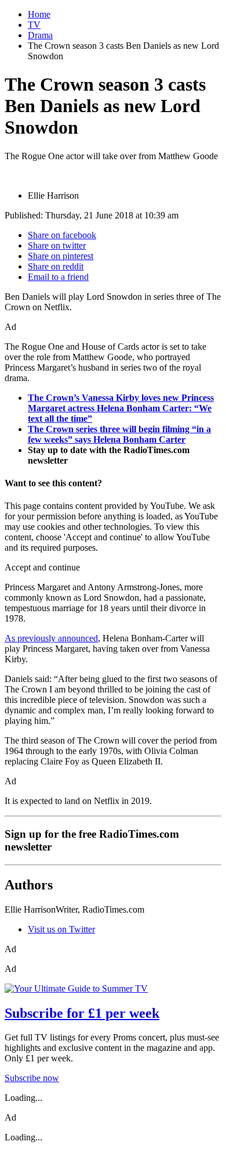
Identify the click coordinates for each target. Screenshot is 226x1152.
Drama (40, 35)
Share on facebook (62, 235)
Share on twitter (57, 245)
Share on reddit (55, 266)
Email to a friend (58, 277)
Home (39, 14)
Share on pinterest (60, 256)
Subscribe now (32, 1078)
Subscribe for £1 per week (82, 1013)
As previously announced (51, 638)
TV (34, 25)
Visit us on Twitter (61, 929)
